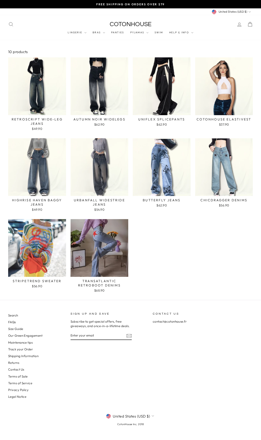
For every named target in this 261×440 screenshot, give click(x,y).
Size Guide (15, 329)
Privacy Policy (18, 390)
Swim (159, 32)
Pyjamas (137, 32)
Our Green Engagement (25, 336)
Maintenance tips (20, 342)
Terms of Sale (18, 376)
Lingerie (75, 32)
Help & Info (179, 32)
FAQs (12, 322)
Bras (97, 32)
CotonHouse (131, 24)
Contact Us (16, 369)
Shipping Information (23, 356)
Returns (13, 363)
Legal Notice (17, 397)
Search (13, 315)
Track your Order (20, 349)
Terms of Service (20, 383)
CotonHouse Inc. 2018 (130, 424)
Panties (117, 32)
